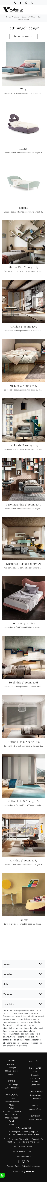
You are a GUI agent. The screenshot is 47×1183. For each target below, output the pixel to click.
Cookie (18, 1166)
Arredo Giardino (35, 1119)
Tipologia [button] (8, 994)
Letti (35, 1072)
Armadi (35, 1081)
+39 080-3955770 (25, 1146)
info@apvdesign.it (26, 1151)
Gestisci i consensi (32, 1166)
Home (7, 17)
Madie (11, 1105)
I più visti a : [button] (9, 1004)
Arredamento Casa (19, 17)
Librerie (12, 1098)
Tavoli (11, 1121)
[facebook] (20, 3)
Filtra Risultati (25, 37)
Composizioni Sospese (11, 1111)
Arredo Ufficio (35, 1109)
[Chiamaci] (15, 3)
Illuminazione (35, 1095)
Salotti (11, 1108)
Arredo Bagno (35, 1061)
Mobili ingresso (11, 1118)
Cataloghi (12, 1067)
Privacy (10, 1166)
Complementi (35, 1098)
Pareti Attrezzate (12, 1101)
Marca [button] (7, 964)
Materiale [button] (8, 974)
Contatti (11, 1074)
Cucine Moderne (12, 1088)
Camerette (35, 1085)
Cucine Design (12, 1084)
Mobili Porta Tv (11, 1114)
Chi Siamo (11, 1064)
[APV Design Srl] (11, 10)
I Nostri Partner (11, 1071)
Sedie (11, 1124)
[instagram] (26, 3)
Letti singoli (32, 17)
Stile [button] (6, 984)
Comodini (35, 1075)
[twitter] (32, 3)
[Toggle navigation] (43, 9)
